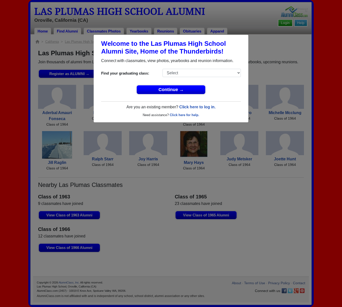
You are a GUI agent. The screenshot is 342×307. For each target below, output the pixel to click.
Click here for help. (184, 115)
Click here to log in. (197, 107)
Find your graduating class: (125, 73)
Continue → (171, 89)
